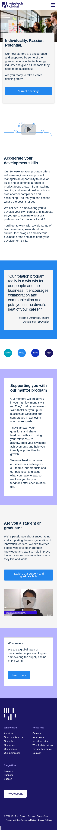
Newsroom (38, 737)
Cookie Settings (45, 820)
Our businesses (12, 753)
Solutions (8, 771)
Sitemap (31, 816)
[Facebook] (10, 806)
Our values (9, 741)
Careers (36, 733)
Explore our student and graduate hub (28, 575)
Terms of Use (42, 816)
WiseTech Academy (42, 745)
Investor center (40, 741)
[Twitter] (16, 806)
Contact (36, 753)
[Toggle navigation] (53, 5)
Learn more (19, 675)
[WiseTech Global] (12, 5)
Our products (11, 749)
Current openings (28, 91)
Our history (10, 745)
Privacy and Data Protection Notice (21, 820)
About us (8, 733)
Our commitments (13, 737)
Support (8, 778)
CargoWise (10, 765)
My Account (15, 793)
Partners (8, 775)
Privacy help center (42, 749)
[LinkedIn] (5, 806)
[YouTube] (21, 806)
